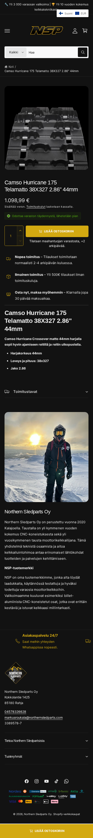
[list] (46, 641)
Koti (11, 66)
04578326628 (15, 711)
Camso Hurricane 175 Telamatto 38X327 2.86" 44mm (42, 71)
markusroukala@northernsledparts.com (34, 717)
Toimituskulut (35, 206)
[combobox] (58, 52)
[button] (7, 31)
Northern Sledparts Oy (37, 814)
